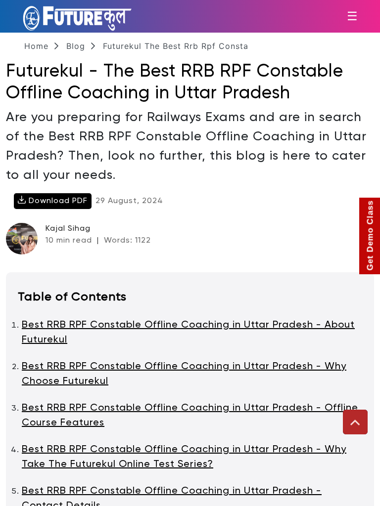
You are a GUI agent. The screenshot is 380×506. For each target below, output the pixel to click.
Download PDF (57, 201)
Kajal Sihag (68, 229)
